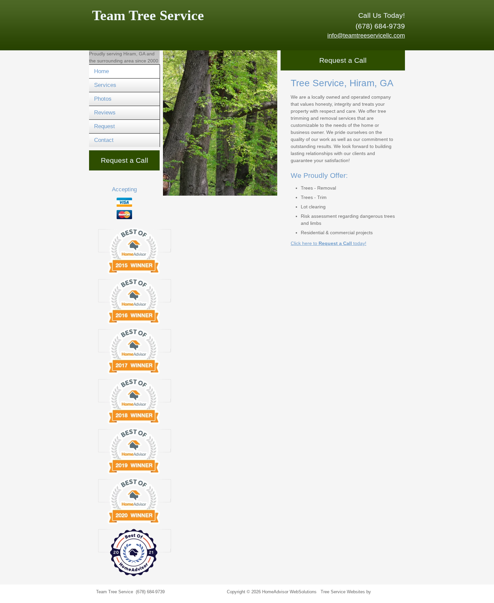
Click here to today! (328, 243)
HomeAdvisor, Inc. (390, 592)
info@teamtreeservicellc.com (366, 35)
